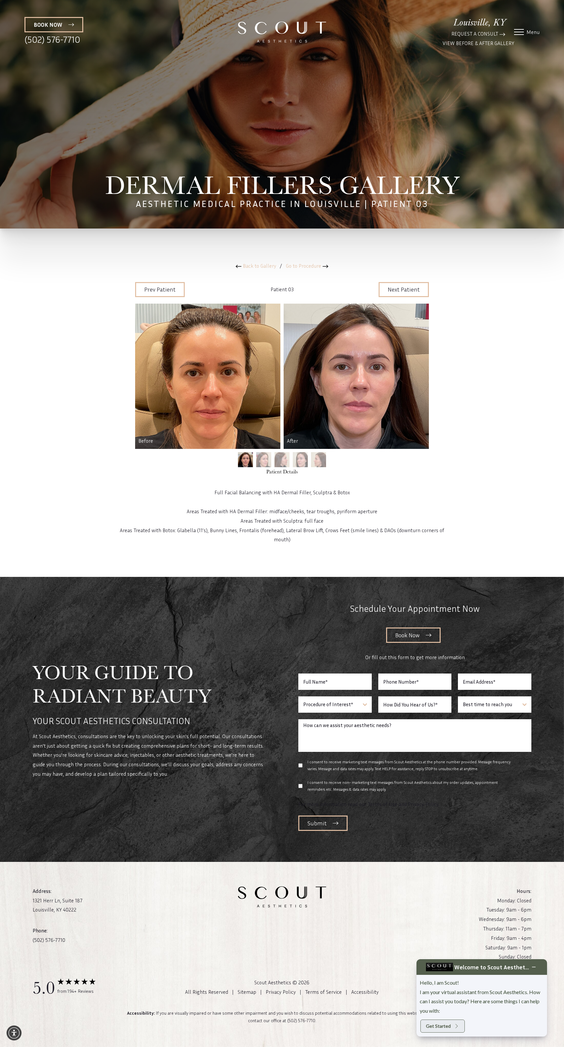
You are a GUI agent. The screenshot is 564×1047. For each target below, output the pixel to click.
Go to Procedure (304, 265)
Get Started (438, 1026)
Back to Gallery (259, 265)
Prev (160, 289)
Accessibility (365, 992)
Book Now (407, 635)
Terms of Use (382, 804)
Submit (317, 823)
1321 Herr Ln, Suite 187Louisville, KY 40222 (58, 905)
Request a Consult (475, 33)
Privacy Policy (281, 992)
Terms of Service (323, 992)
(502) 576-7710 (52, 39)
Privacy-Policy (423, 804)
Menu (533, 32)
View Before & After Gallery (478, 43)
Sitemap (247, 992)
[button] (14, 1032)
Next (404, 289)
